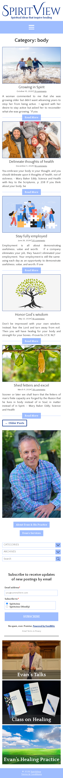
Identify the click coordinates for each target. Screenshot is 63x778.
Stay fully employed (31, 236)
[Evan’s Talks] (31, 659)
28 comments (38, 389)
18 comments (41, 166)
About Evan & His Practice (31, 524)
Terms (30, 631)
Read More (31, 117)
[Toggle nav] (31, 27)
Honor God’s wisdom (31, 315)
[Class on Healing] (31, 702)
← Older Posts (14, 423)
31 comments (40, 91)
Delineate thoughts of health (31, 162)
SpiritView (36, 771)
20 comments (38, 240)
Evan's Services (31, 533)
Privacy (38, 631)
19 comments (38, 319)
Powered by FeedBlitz (44, 626)
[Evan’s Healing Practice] (31, 744)
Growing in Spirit (32, 87)
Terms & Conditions (31, 774)
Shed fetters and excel (31, 385)
